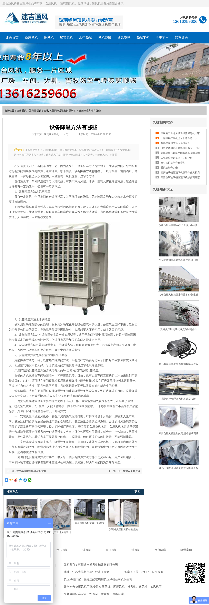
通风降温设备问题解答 (63, 110)
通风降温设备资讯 (39, 110)
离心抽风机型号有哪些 (173, 162)
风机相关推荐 (162, 122)
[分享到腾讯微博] (20, 480)
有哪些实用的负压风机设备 (175, 143)
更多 (137, 491)
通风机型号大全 (169, 167)
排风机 (49, 37)
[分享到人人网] (25, 480)
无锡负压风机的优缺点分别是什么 (178, 329)
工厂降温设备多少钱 (129, 471)
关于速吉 (162, 37)
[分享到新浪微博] (16, 480)
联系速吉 (181, 37)
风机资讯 (104, 37)
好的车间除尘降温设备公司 (31, 471)
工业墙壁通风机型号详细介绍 (176, 157)
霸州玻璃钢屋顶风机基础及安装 (178, 398)
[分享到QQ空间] (11, 480)
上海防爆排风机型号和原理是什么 (179, 138)
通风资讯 (123, 37)
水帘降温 (85, 37)
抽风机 (135, 550)
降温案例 (143, 37)
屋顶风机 (66, 37)
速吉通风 (22, 110)
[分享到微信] (30, 480)
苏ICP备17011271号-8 (149, 572)
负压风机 (31, 37)
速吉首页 (12, 37)
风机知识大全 (162, 189)
